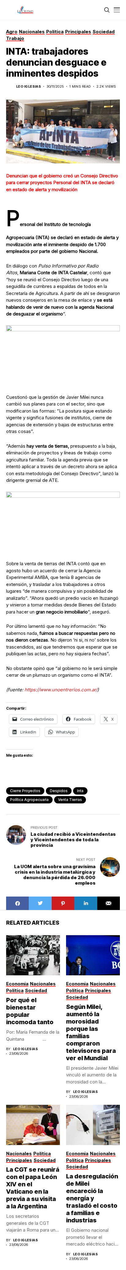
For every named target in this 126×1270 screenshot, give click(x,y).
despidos (59, 790)
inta (80, 790)
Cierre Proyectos (25, 790)
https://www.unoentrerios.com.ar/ (60, 690)
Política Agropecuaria (29, 799)
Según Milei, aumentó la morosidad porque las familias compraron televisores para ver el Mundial (91, 1032)
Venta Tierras (70, 799)
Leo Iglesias (28, 87)
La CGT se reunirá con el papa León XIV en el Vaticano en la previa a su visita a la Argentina (32, 1188)
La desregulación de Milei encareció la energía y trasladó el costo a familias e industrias (92, 1198)
